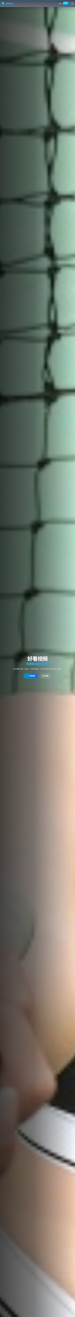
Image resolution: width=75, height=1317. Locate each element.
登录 (66, 3)
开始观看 (32, 676)
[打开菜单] (72, 3)
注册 (60, 3)
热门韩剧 (45, 676)
